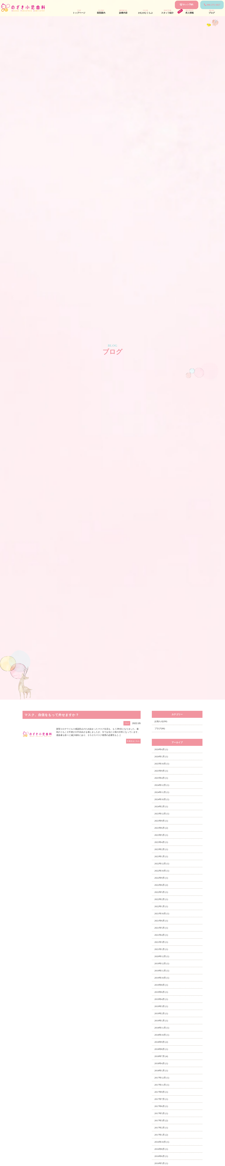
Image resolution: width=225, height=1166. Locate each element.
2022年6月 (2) (161, 885)
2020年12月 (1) (161, 956)
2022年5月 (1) (161, 892)
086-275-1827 (213, 5)
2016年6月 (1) (161, 1156)
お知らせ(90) (160, 721)
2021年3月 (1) (161, 942)
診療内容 (123, 11)
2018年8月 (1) (161, 1049)
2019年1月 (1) (161, 1020)
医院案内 (101, 11)
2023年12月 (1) (161, 813)
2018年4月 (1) (161, 1063)
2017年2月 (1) (161, 1127)
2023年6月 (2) (161, 828)
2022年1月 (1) (161, 906)
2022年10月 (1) (161, 871)
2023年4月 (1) (161, 842)
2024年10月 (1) (161, 799)
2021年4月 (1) (161, 935)
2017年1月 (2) (161, 1135)
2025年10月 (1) (161, 763)
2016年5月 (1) (161, 1163)
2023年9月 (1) (161, 821)
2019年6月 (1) (161, 992)
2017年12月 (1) (161, 1077)
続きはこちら (134, 741)
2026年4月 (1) (161, 749)
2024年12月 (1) (161, 785)
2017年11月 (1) (161, 1085)
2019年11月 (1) (161, 970)
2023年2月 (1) (161, 849)
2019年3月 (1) (161, 1006)
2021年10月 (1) (161, 913)
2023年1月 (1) (161, 856)
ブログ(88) (159, 728)
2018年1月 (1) (161, 1070)
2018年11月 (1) (161, 1028)
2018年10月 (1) (161, 1035)
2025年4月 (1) (161, 778)
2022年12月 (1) (161, 863)
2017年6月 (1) (161, 1106)
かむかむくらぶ (145, 11)
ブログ (212, 11)
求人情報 (189, 11)
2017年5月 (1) (161, 1113)
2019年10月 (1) (161, 978)
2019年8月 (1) (161, 985)
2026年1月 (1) (161, 756)
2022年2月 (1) (161, 899)
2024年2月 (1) (161, 806)
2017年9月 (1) (161, 1092)
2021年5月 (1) (161, 928)
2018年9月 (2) (161, 1042)
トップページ (79, 11)
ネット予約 (187, 4)
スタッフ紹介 (167, 11)
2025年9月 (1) (161, 771)
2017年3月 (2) (161, 1120)
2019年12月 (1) (161, 963)
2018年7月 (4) (161, 1056)
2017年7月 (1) (161, 1099)
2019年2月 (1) (161, 1013)
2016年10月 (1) (161, 1142)
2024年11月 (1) (161, 792)
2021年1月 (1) (161, 949)
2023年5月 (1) (161, 835)
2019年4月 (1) (161, 999)
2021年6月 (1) (161, 920)
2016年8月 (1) (161, 1149)
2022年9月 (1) (161, 878)
